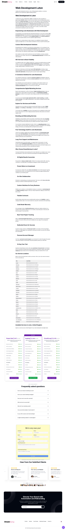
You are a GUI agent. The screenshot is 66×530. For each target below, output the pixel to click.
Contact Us (49, 521)
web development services (37, 55)
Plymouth (17, 313)
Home (17, 1)
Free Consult (61, 1)
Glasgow (17, 274)
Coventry (17, 288)
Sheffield (17, 270)
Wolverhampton (18, 317)
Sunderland (17, 290)
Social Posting (35, 521)
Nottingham (17, 268)
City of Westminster (19, 319)
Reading (17, 296)
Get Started (33, 456)
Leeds (17, 280)
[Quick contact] (63, 527)
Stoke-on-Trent (18, 286)
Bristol (17, 272)
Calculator (30, 1)
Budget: (19, 439)
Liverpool (17, 266)
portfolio (25, 110)
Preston (17, 300)
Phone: (35, 430)
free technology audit (44, 132)
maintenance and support (27, 143)
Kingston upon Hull (18, 298)
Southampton (18, 321)
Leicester (17, 276)
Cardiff (17, 282)
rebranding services (42, 124)
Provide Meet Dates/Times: (22, 449)
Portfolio (25, 1)
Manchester (17, 284)
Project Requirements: (21, 442)
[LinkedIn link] (61, 522)
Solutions (30, 521)
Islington (17, 294)
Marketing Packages (43, 521)
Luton (17, 315)
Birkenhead (17, 292)
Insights (34, 1)
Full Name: (19, 430)
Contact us (17, 250)
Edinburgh (17, 278)
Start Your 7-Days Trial (33, 377)
